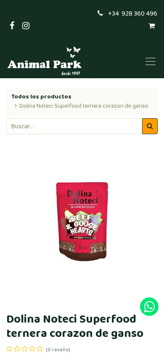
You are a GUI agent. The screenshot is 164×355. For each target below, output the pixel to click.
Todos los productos (41, 97)
